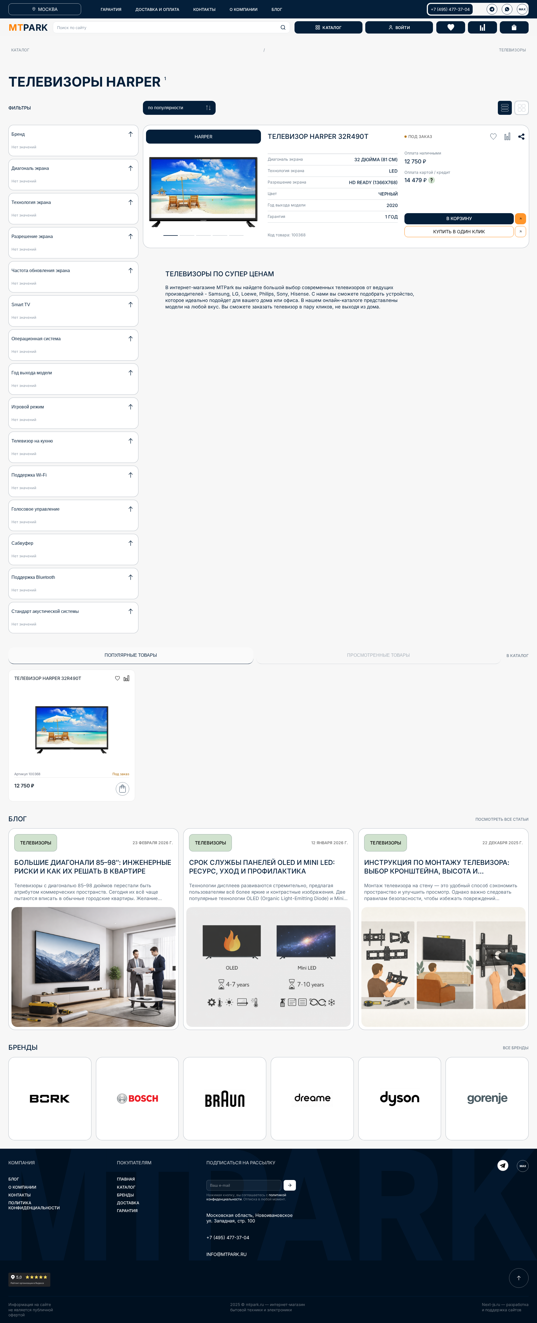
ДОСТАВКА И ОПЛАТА (157, 9)
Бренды (125, 1195)
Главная (126, 1179)
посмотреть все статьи (502, 819)
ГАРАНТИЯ (111, 9)
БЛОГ (277, 9)
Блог (13, 1179)
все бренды (516, 1047)
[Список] (505, 108)
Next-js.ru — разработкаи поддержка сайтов (505, 1307)
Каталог (20, 49)
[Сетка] (522, 108)
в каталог (518, 655)
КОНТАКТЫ (204, 9)
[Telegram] (502, 1166)
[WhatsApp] (507, 9)
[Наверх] (519, 1278)
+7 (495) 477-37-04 (450, 9)
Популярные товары (131, 655)
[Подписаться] (290, 1185)
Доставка (128, 1202)
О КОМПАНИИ (244, 9)
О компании (22, 1187)
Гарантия (127, 1210)
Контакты (19, 1195)
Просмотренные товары (378, 655)
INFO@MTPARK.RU (226, 1254)
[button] (171, 27)
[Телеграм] (492, 9)
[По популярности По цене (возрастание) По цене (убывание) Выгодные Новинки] (179, 108)
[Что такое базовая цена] (431, 180)
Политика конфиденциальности (34, 1205)
